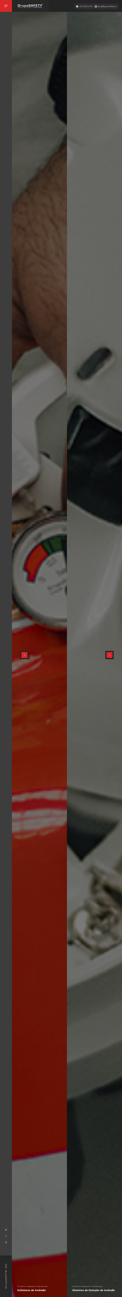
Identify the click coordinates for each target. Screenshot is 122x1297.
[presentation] (24, 655)
